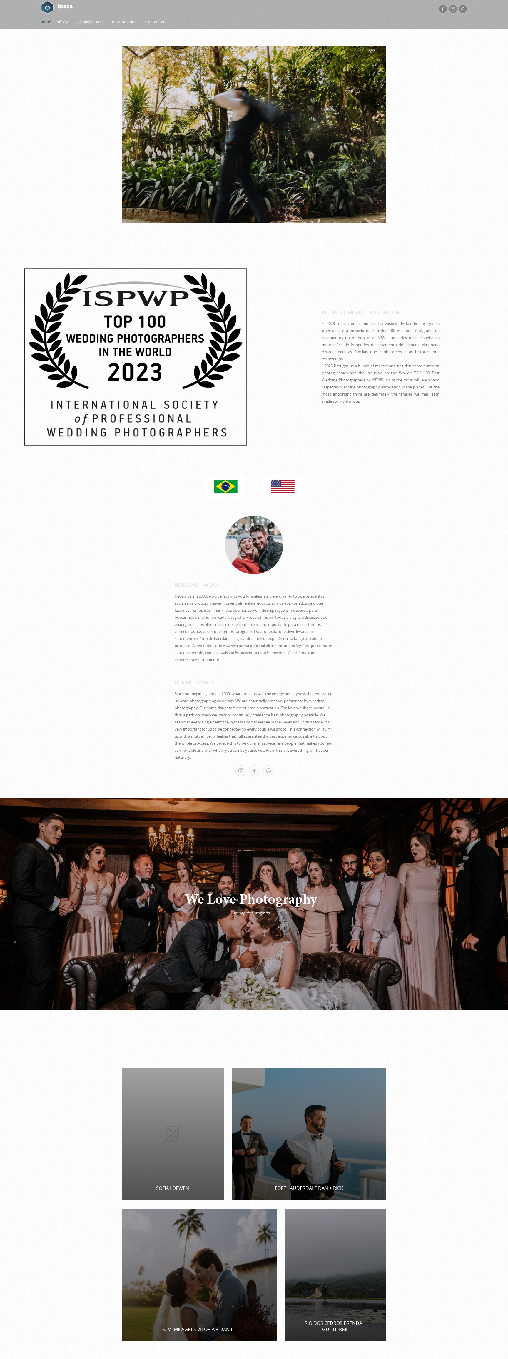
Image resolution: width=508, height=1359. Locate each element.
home (46, 21)
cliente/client (156, 21)
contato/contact (124, 21)
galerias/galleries (90, 21)
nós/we (63, 21)
